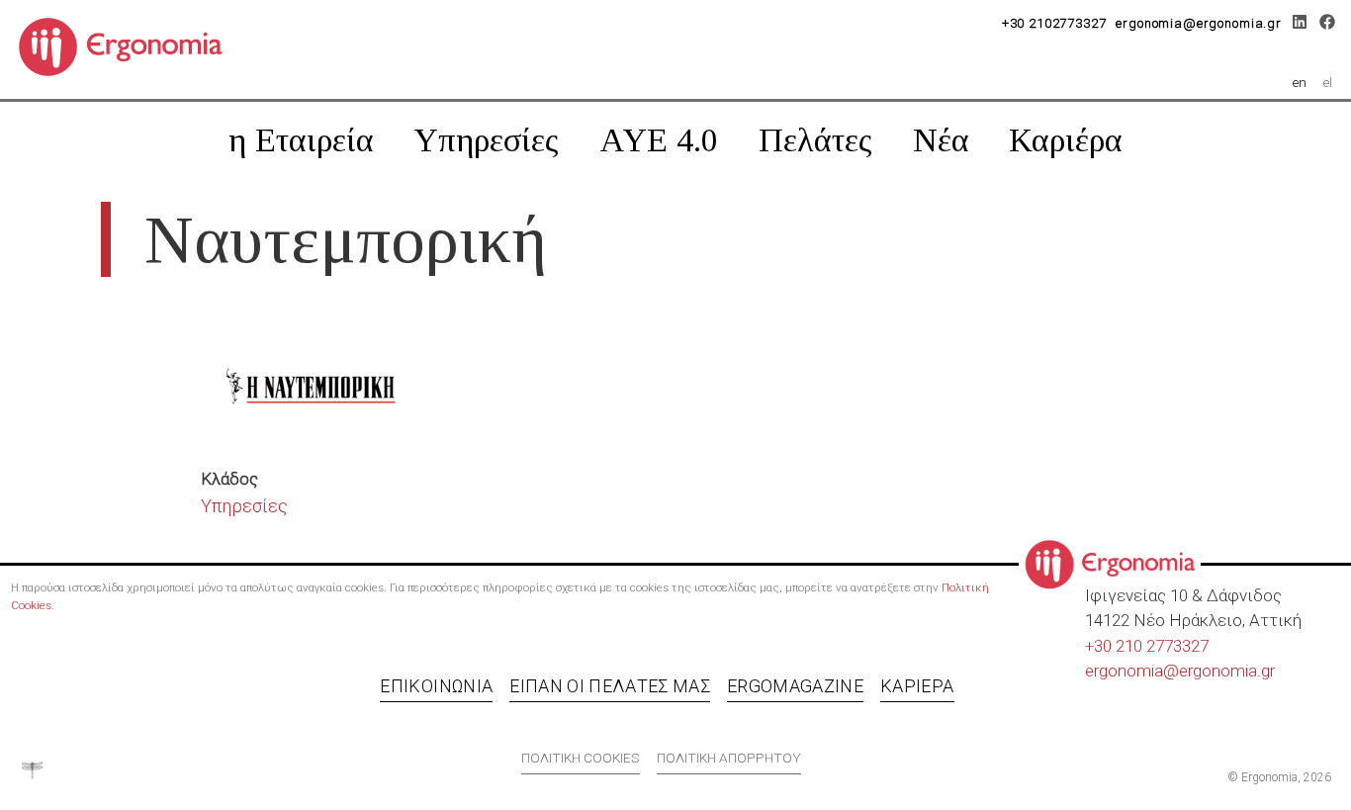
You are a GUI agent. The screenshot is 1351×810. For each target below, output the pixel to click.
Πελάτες (815, 140)
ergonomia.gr (1227, 670)
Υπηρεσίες (486, 140)
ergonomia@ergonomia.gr (1199, 23)
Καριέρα (1066, 140)
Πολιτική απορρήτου (729, 757)
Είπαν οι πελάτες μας (609, 685)
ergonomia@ (1132, 670)
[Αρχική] (128, 45)
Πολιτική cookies (580, 757)
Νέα (941, 140)
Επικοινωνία (436, 685)
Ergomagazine (795, 685)
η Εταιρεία (301, 140)
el (1327, 82)
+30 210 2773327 (1147, 646)
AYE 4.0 (658, 140)
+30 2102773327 (1054, 23)
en (1299, 82)
